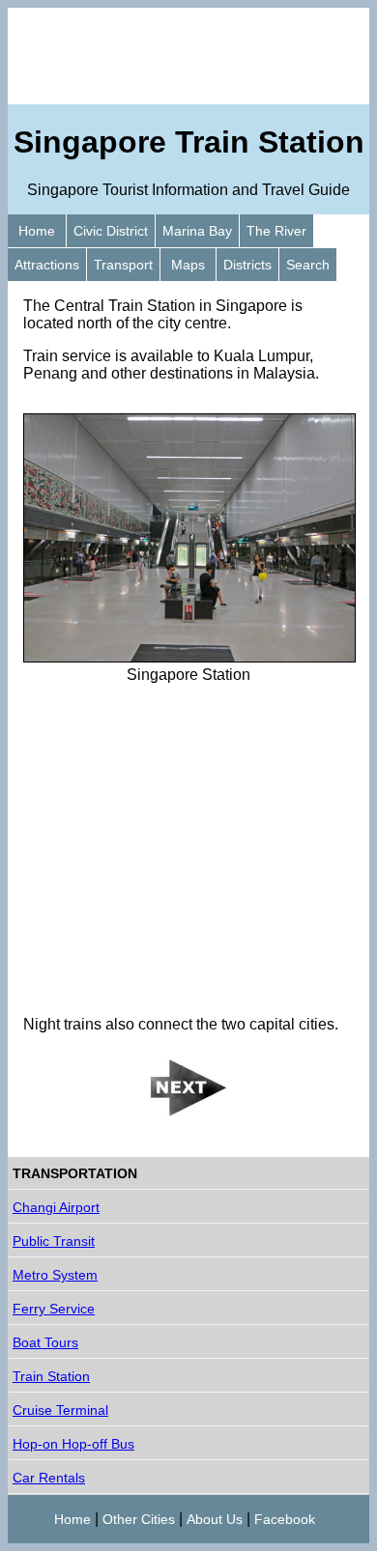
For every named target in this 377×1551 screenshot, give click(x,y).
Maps (188, 264)
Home (36, 231)
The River (276, 231)
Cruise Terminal (60, 1410)
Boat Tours (45, 1342)
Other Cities (138, 1519)
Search (308, 264)
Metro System (55, 1275)
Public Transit (54, 1241)
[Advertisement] (188, 56)
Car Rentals (49, 1477)
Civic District (110, 231)
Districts (247, 264)
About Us (215, 1519)
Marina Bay (197, 231)
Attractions (46, 264)
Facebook (284, 1519)
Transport (123, 264)
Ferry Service (54, 1308)
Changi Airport (56, 1207)
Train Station (51, 1376)
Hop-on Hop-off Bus (73, 1444)
